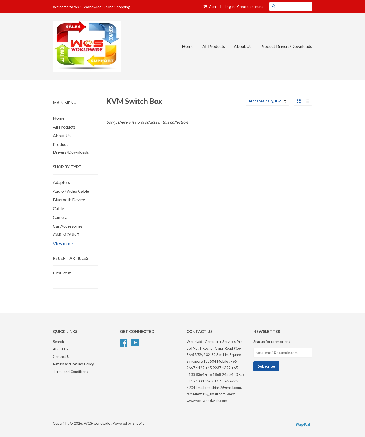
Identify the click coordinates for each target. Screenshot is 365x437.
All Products (213, 46)
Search (58, 341)
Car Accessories (68, 226)
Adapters (61, 182)
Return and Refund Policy (73, 364)
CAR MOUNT (66, 234)
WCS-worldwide (97, 423)
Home (187, 46)
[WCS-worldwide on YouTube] (135, 342)
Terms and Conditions (70, 371)
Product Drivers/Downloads (286, 46)
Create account (250, 6)
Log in (230, 6)
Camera (60, 217)
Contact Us (62, 356)
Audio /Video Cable (71, 191)
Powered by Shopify (128, 423)
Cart (212, 6)
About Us (242, 46)
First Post (62, 272)
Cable (58, 208)
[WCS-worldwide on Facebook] (124, 342)
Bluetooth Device (69, 199)
